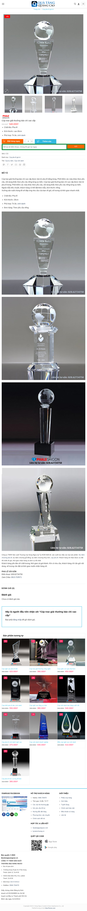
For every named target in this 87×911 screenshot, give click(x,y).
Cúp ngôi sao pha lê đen (10, 669)
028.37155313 (14, 882)
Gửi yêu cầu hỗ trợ (39, 808)
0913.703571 (16, 577)
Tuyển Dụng (65, 804)
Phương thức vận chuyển (41, 815)
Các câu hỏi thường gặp (41, 804)
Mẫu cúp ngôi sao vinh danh (66, 742)
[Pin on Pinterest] (20, 165)
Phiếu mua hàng (66, 798)
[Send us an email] (12, 814)
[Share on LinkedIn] (24, 165)
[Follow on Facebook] (4, 814)
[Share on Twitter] (12, 165)
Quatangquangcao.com (40, 828)
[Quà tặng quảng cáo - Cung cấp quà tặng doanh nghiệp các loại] (43, 4)
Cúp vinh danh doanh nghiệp (39, 742)
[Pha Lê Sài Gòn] (6, 117)
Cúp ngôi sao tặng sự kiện (38, 705)
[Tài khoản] (78, 3)
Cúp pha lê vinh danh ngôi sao (12, 742)
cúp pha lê (54, 557)
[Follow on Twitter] (8, 814)
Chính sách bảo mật (67, 808)
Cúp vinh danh (19, 161)
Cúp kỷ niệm (9, 161)
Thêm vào (46, 141)
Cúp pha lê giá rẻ (47, 9)
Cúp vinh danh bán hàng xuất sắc (68, 705)
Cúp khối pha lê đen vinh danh (12, 705)
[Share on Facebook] (8, 165)
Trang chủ (37, 9)
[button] (3, 4)
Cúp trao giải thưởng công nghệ (40, 669)
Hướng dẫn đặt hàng (39, 811)
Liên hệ (63, 815)
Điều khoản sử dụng (67, 811)
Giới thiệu (64, 801)
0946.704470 (42, 798)
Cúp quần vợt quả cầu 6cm (66, 669)
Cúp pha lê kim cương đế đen (11, 779)
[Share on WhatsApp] (4, 165)
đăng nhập (17, 620)
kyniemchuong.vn (38, 831)
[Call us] (16, 814)
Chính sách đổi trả (39, 818)
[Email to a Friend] (16, 165)
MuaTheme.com (50, 908)
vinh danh (21, 135)
